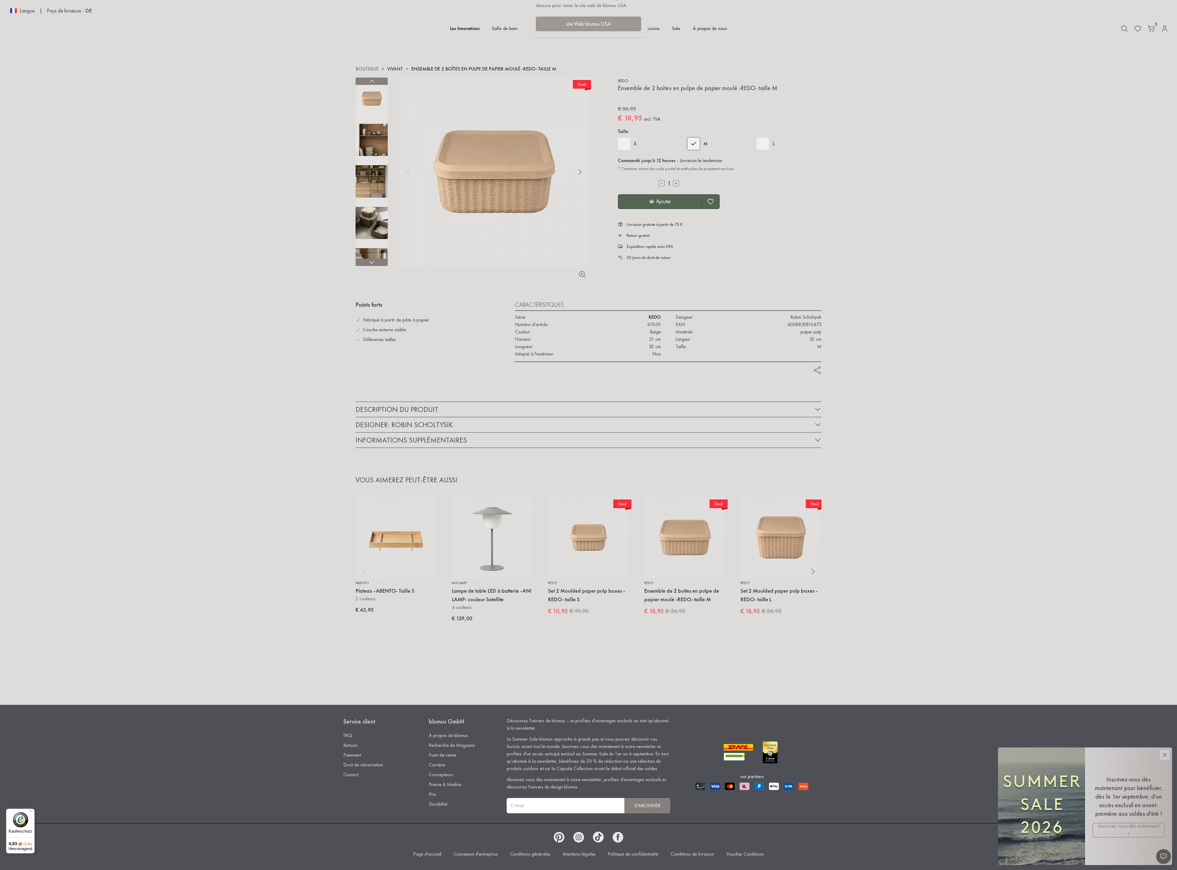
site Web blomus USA (588, 23)
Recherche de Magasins (452, 745)
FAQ (347, 735)
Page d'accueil (427, 854)
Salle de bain (505, 28)
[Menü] (31, 812)
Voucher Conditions (745, 854)
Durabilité (438, 804)
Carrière (437, 765)
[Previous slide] (372, 81)
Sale (676, 28)
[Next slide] (372, 262)
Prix (432, 794)
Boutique (367, 69)
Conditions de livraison (692, 854)
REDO (623, 80)
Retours (350, 745)
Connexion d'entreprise (476, 854)
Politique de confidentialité (633, 854)
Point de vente (442, 755)
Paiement (352, 755)
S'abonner (647, 805)
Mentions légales (579, 854)
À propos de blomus (448, 735)
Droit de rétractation (363, 765)
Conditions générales (530, 854)
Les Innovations (465, 28)
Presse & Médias (445, 784)
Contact (351, 774)
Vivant (395, 69)
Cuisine (652, 28)
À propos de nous (710, 28)
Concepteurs (441, 774)
